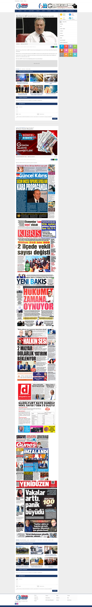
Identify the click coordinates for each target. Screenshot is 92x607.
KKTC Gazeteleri (32, 541)
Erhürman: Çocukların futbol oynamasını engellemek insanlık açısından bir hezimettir (51, 555)
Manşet (26, 156)
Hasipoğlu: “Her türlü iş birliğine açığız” (51, 83)
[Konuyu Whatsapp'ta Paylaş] (55, 47)
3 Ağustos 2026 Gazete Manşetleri (36, 554)
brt (20, 69)
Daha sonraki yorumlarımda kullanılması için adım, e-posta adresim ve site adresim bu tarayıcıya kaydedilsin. (34, 116)
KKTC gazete (18, 541)
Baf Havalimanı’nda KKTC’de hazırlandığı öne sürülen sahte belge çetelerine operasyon (22, 83)
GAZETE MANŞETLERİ (22, 127)
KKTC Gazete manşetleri (25, 541)
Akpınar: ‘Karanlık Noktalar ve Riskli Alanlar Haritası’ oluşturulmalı (36, 94)
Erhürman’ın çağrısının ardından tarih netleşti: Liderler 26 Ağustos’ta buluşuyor (22, 567)
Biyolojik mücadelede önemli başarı (22, 554)
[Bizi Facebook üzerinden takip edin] (15, 604)
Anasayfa (17, 127)
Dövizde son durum (36, 82)
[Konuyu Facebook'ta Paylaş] (51, 47)
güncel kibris (28, 69)
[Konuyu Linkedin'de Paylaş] (56, 47)
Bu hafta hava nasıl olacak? (51, 93)
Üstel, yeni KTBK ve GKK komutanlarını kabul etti (22, 94)
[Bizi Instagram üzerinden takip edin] (17, 604)
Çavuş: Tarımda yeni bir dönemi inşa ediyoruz (51, 566)
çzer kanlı (23, 69)
